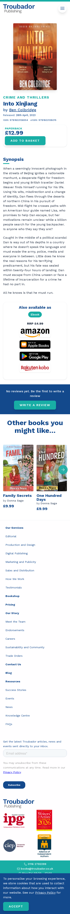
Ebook (35, 314)
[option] (20, 477)
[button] (63, 469)
